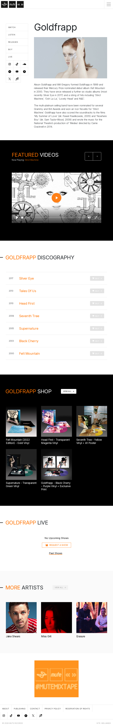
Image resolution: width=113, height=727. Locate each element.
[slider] (53, 217)
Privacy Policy (53, 708)
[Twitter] (33, 715)
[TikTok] (11, 715)
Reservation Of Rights (77, 708)
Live (10, 57)
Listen (11, 34)
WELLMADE (106, 723)
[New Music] (40, 715)
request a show (58, 545)
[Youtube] (18, 715)
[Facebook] (25, 715)
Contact (35, 708)
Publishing (19, 708)
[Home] (12, 4)
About (5, 708)
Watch (12, 27)
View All (67, 391)
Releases (13, 42)
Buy (10, 49)
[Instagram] (3, 715)
